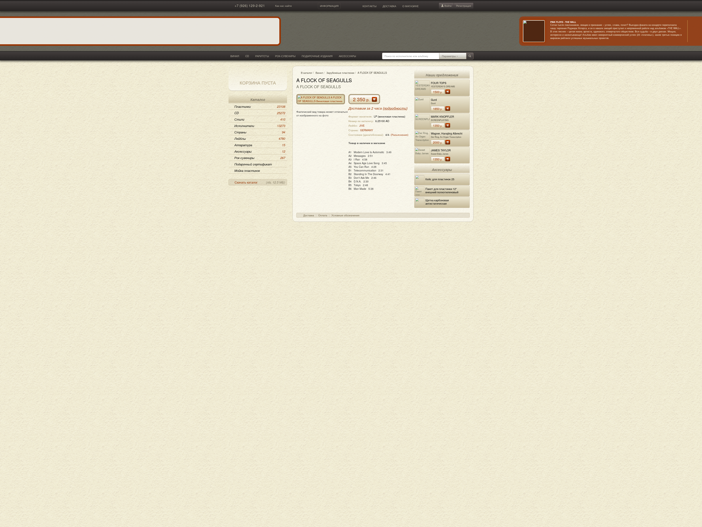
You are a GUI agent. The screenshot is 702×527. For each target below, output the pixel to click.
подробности (395, 108)
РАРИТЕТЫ (262, 56)
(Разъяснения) (399, 135)
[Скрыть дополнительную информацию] (692, 31)
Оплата (322, 215)
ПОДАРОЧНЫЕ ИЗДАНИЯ (317, 56)
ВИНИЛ (234, 56)
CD (247, 56)
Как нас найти (283, 6)
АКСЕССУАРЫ (347, 56)
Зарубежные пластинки (340, 72)
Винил (319, 72)
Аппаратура (259, 145)
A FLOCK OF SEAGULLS (372, 72)
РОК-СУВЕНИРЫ (285, 56)
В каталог (306, 72)
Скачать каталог (260, 182)
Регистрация (463, 6)
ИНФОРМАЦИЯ (329, 6)
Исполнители (259, 126)
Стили (259, 119)
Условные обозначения (345, 215)
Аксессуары (259, 151)
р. (437, 92)
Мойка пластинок (247, 170)
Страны (259, 132)
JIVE (362, 125)
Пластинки (259, 106)
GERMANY (366, 130)
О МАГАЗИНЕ (410, 6)
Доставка (308, 215)
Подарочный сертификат (253, 164)
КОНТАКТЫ (369, 6)
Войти (448, 6)
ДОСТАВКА (389, 6)
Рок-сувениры (259, 158)
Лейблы (259, 138)
